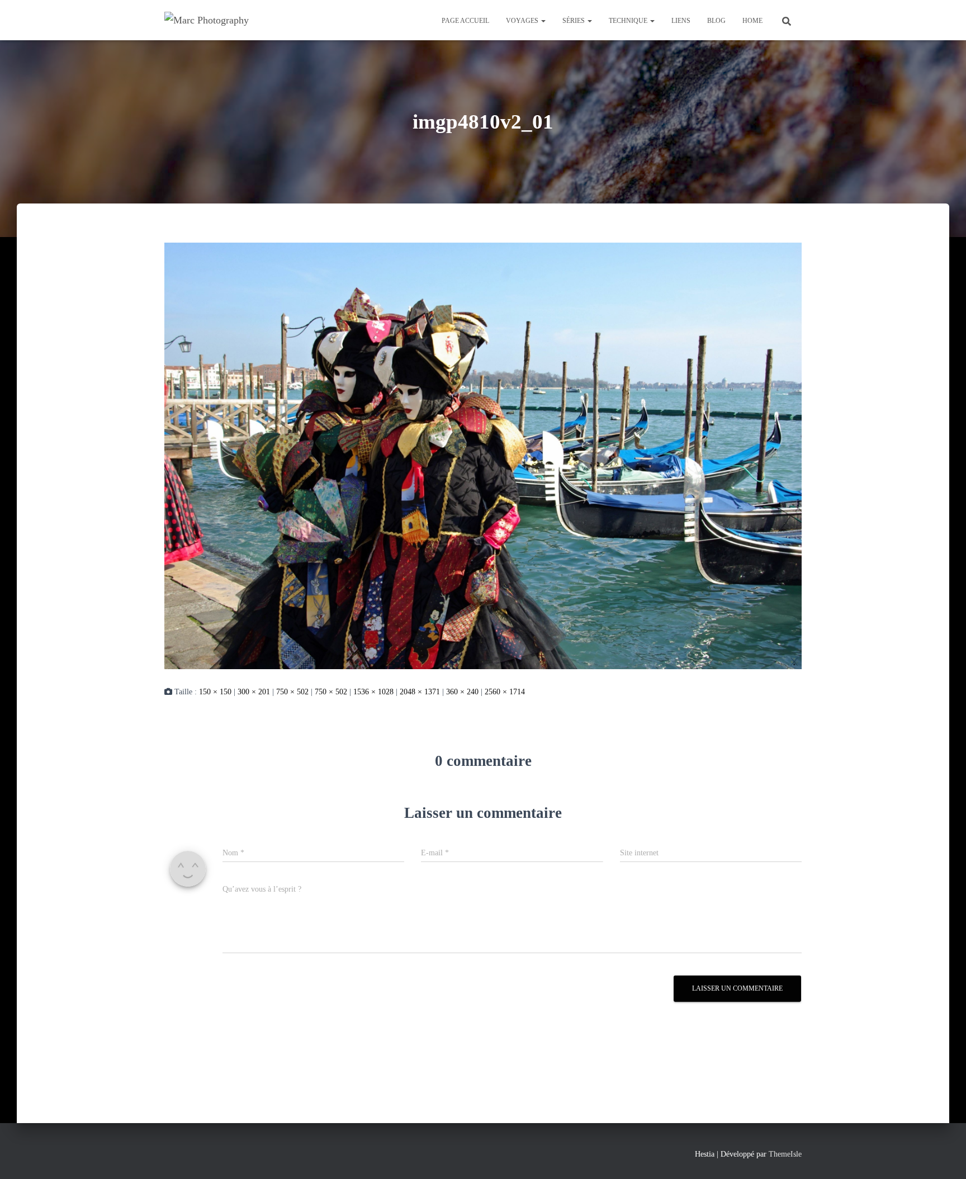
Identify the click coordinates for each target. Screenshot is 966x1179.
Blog (716, 21)
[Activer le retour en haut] (944, 1157)
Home (752, 21)
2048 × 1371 (420, 692)
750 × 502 (292, 692)
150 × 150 (215, 692)
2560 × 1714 (505, 692)
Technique (629, 21)
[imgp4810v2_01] (483, 455)
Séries (574, 21)
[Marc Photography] (206, 20)
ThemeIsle (785, 1154)
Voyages (523, 21)
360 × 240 (462, 692)
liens (680, 21)
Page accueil (465, 21)
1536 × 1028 (373, 692)
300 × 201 (254, 692)
